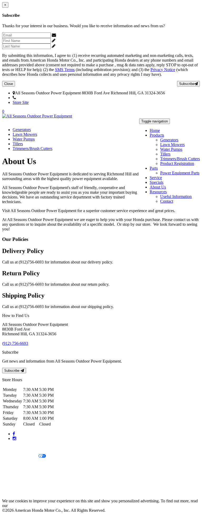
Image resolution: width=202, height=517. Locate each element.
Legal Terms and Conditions (25, 465)
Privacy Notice (162, 69)
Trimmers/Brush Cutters (180, 159)
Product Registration (177, 163)
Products (157, 135)
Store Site (21, 102)
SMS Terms (65, 69)
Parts (154, 168)
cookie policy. (20, 505)
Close (8, 84)
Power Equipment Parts (179, 173)
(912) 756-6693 (29, 97)
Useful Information (176, 196)
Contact (166, 201)
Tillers (165, 154)
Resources (158, 192)
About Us (158, 187)
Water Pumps (171, 149)
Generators (169, 140)
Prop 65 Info (12, 483)
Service (156, 177)
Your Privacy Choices (20, 456)
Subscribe (186, 84)
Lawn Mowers (172, 144)
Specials (156, 182)
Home (155, 130)
